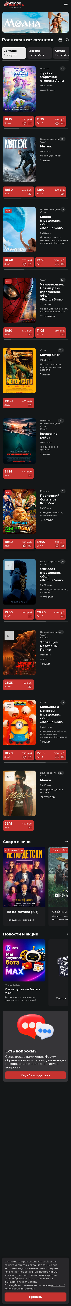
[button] (15, 23)
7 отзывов (47, 597)
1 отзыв (45, 160)
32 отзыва (46, 520)
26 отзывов (47, 316)
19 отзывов (47, 797)
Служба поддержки (35, 1075)
